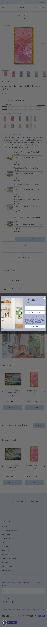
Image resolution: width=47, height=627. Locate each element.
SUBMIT (35, 327)
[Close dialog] (44, 298)
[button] (4, 622)
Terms (32, 323)
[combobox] (27, 312)
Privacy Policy (27, 323)
